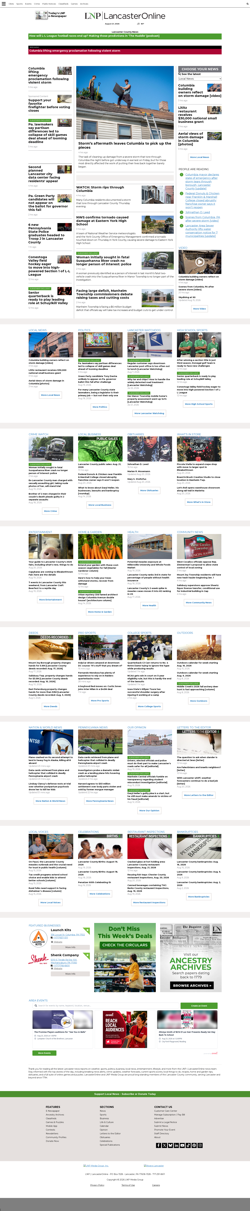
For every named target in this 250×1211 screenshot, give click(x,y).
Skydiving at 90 (187, 297)
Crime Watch (38, 434)
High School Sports (192, 330)
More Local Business (100, 505)
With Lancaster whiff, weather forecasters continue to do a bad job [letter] (197, 781)
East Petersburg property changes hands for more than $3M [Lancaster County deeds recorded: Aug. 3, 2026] (50, 692)
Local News (38, 330)
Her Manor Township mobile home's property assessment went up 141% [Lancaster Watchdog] (147, 399)
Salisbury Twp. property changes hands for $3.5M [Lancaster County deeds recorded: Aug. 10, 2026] (50, 678)
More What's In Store (199, 502)
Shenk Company (65, 955)
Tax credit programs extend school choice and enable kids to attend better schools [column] (48, 877)
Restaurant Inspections (146, 831)
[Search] (247, 3)
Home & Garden (90, 532)
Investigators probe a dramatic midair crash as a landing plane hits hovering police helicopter (99, 773)
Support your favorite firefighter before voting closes (49, 105)
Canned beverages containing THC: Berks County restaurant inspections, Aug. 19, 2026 (148, 888)
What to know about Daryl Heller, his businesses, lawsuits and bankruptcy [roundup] (98, 490)
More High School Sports (199, 404)
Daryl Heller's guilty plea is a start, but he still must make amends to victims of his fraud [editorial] (149, 796)
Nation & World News (45, 727)
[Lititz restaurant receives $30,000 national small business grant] (214, 110)
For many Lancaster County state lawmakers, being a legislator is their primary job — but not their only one (98, 392)
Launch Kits (61, 930)
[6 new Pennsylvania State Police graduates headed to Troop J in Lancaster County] (64, 227)
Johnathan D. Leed (197, 212)
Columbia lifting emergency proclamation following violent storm (74, 50)
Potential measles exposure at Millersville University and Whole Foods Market (148, 565)
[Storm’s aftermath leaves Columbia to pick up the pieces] (125, 102)
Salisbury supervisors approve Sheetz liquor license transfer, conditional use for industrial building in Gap (198, 588)
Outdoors (185, 633)
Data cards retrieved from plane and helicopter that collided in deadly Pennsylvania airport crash (49, 773)
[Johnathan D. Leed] (149, 448)
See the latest (191, 74)
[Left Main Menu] (3, 3)
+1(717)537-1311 (60, 937)
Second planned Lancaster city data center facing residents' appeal (44, 174)
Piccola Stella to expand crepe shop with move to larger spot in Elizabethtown (197, 467)
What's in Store (189, 434)
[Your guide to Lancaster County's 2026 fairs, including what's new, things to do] (51, 546)
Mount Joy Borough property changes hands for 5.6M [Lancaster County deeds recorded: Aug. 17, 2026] (50, 665)
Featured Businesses (45, 925)
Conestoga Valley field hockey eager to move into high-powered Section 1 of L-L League (49, 266)
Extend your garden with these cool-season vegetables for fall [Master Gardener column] (98, 568)
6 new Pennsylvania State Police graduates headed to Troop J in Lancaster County (46, 233)
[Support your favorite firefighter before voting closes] (64, 99)
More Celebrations (100, 894)
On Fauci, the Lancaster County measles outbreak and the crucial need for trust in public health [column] (50, 864)
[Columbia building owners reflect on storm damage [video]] (214, 88)
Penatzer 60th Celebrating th (94, 882)
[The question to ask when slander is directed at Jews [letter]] (199, 742)
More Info (70, 947)
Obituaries (136, 434)
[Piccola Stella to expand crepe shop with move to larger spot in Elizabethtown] (199, 448)
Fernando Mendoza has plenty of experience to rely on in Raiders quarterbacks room (96, 675)
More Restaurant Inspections (149, 902)
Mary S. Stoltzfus (136, 479)
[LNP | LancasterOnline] (125, 16)
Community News (190, 532)
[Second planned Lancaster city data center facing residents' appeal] (64, 169)
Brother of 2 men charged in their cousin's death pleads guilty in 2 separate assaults (47, 497)
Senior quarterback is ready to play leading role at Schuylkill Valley (48, 298)
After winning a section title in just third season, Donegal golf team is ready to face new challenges (196, 363)
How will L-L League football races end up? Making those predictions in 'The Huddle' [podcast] (94, 35)
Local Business (89, 434)
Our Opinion (137, 727)
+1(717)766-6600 (61, 965)
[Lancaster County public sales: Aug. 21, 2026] (100, 448)
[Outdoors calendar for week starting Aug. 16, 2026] (199, 647)
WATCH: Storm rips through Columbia (100, 189)
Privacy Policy (97, 1185)
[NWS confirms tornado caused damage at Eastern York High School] (158, 225)
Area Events (38, 1000)
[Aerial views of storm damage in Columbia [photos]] (214, 136)
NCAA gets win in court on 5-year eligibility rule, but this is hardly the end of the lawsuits (149, 678)
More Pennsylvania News (100, 801)
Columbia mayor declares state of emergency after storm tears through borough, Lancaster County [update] (202, 181)
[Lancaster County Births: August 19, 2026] (100, 846)
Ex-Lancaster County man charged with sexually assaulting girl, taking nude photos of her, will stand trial (50, 483)
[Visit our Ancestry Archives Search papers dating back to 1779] (191, 957)
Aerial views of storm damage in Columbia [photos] (190, 139)
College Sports (139, 633)
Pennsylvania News (93, 727)
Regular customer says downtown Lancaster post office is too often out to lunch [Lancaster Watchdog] (148, 366)
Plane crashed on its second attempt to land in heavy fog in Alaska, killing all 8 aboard (51, 760)
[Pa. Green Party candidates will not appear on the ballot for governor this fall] (64, 198)
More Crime (50, 511)
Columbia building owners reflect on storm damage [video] (199, 90)
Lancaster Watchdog (144, 330)
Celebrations (88, 831)
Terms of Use (128, 1185)
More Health (149, 605)
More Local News (199, 157)
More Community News (199, 602)
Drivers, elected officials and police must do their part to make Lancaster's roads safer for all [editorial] (149, 763)
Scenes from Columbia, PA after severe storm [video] (202, 219)
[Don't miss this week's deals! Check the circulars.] (125, 957)
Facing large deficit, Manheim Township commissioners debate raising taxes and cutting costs (104, 294)
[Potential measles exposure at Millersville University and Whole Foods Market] (149, 546)
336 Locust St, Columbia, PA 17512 (68, 934)
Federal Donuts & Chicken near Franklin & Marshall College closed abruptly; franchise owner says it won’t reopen (202, 200)
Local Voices (38, 831)
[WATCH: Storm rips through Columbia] (158, 195)
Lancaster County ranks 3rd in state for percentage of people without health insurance (149, 577)
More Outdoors (198, 701)
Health (133, 532)
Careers (156, 1185)
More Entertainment (50, 599)
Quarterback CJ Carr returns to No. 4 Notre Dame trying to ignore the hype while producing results (148, 665)
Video (183, 247)
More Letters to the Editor (198, 795)
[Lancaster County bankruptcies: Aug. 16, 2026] (199, 846)
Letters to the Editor (194, 727)
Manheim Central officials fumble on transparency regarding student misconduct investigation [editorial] (147, 779)
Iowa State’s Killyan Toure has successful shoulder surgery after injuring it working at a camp (146, 692)
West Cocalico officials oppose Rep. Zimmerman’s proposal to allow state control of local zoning (197, 565)
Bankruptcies (187, 831)
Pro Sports (87, 633)
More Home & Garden (100, 612)
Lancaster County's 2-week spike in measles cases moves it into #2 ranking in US (149, 591)
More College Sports (149, 706)
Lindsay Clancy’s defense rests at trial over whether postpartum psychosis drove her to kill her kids (50, 786)
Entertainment (40, 532)
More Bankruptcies (198, 896)
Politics (84, 330)
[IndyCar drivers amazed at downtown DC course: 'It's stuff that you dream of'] (100, 647)
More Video (199, 308)
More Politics (100, 407)
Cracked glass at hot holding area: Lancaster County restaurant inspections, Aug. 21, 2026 (146, 864)
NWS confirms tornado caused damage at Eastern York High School (102, 220)
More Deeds (50, 706)
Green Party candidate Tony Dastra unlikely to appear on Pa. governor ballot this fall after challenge (97, 379)
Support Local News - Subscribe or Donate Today (125, 1094)
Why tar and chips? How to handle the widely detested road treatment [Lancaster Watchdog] (148, 382)
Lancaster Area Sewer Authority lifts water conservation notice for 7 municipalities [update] (201, 231)
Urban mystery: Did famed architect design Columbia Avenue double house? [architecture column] (98, 597)
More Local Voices (50, 902)
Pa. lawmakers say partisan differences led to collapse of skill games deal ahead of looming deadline (47, 133)
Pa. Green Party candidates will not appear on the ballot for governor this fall (48, 203)
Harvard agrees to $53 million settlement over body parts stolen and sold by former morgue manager (99, 786)
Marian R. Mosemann (138, 471)
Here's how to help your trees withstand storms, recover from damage (95, 581)
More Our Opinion (149, 810)
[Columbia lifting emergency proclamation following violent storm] (64, 71)
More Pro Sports (100, 700)
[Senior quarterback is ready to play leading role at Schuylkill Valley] (64, 291)
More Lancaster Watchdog (149, 413)
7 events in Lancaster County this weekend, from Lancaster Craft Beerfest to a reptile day (47, 585)
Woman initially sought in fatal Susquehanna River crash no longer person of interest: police (103, 260)
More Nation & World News (50, 801)
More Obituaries (149, 490)
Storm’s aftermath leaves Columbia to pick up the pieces (124, 145)
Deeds (33, 633)
